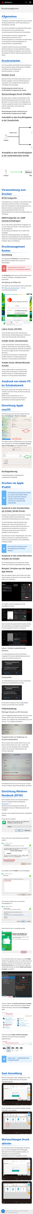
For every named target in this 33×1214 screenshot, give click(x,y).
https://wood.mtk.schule (11, 288)
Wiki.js (15, 1212)
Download (5, 804)
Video (13, 1058)
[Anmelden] (30, 2)
